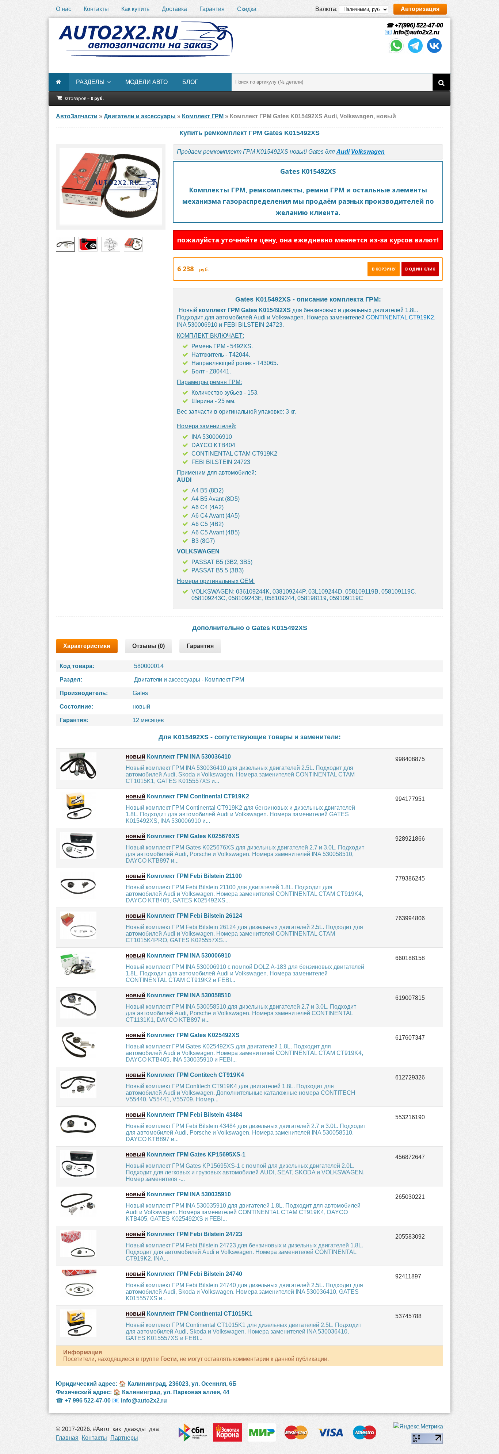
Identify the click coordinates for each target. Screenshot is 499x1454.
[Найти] (441, 82)
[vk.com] (434, 52)
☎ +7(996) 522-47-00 (414, 25)
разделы (90, 82)
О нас (63, 9)
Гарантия (212, 9)
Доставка (174, 9)
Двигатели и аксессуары (167, 679)
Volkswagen (368, 152)
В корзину (384, 269)
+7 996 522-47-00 (88, 1400)
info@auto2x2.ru (416, 32)
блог (190, 82)
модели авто (146, 82)
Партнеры (124, 1438)
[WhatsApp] (396, 52)
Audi (343, 152)
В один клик (420, 269)
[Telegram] (415, 52)
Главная (67, 1438)
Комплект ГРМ (224, 679)
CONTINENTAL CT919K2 (400, 317)
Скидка (246, 9)
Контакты (96, 9)
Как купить (135, 9)
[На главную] (145, 39)
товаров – (84, 98)
